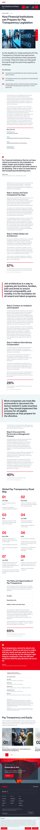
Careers (3, 800)
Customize (4, 828)
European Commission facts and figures (13, 672)
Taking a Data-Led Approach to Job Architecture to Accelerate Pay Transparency (16, 749)
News (3, 805)
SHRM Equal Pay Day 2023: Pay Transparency (14, 673)
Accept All (35, 828)
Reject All (28, 828)
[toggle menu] (37, 2)
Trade (20, 798)
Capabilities (12, 798)
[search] (34, 2)
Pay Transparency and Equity (10, 6)
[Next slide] (6, 754)
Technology (21, 800)
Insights (12, 803)
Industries (12, 800)
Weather (20, 803)
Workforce (21, 805)
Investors (4, 803)
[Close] (38, 818)
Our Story (4, 798)
